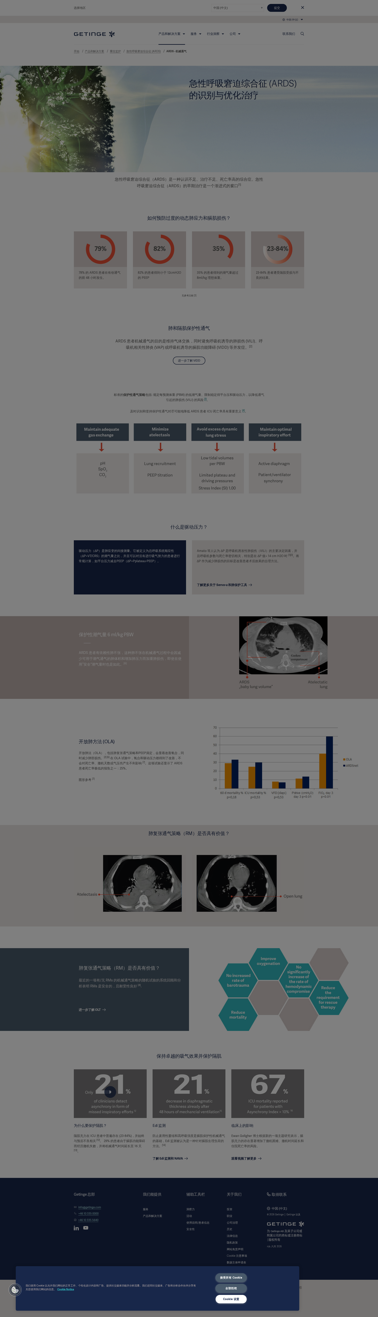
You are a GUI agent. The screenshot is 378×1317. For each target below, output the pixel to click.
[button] (15, 1290)
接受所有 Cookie (231, 1277)
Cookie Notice (65, 1289)
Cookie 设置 (231, 1299)
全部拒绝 (231, 1288)
